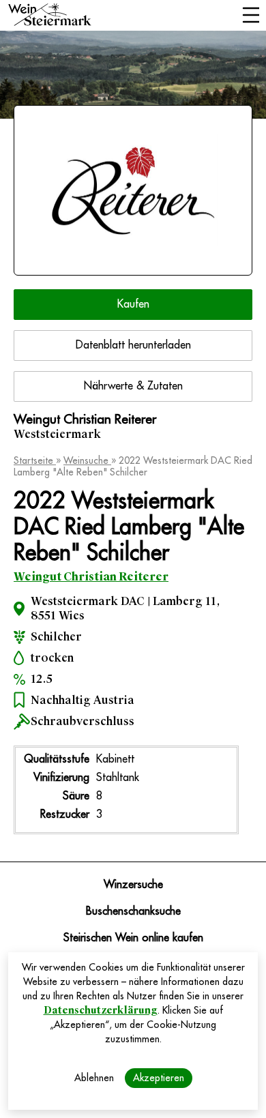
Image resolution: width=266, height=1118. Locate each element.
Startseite (35, 460)
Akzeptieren (158, 1078)
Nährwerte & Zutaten (133, 386)
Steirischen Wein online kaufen (133, 937)
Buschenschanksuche (133, 911)
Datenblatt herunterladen (133, 345)
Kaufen (133, 304)
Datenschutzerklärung (101, 1010)
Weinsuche (87, 460)
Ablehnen (94, 1078)
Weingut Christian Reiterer (91, 577)
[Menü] (250, 16)
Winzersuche (133, 884)
